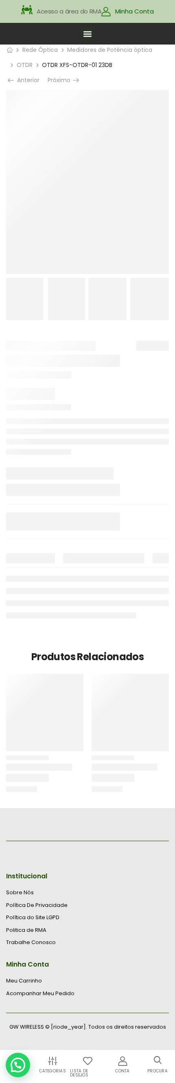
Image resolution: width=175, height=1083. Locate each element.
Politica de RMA (26, 930)
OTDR (25, 65)
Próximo (61, 80)
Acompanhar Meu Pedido (40, 993)
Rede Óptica (40, 50)
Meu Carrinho (24, 981)
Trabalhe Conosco (31, 942)
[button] (87, 33)
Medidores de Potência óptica (109, 50)
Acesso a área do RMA (69, 11)
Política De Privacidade (37, 905)
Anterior (26, 80)
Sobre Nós (20, 892)
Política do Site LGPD (32, 917)
